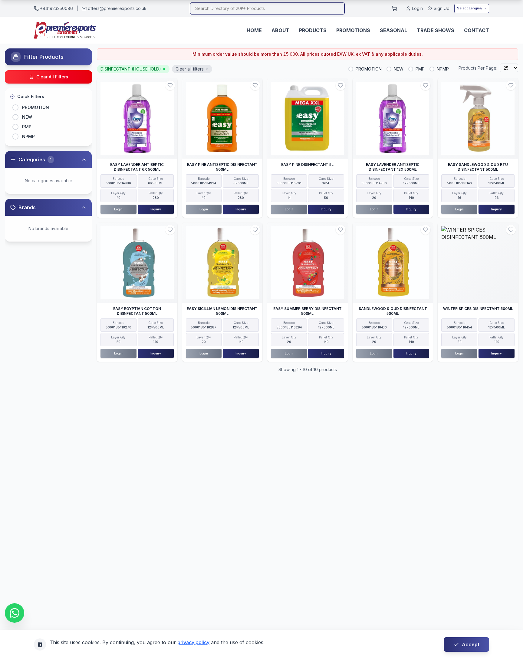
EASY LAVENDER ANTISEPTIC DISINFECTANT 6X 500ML (137, 167)
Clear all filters (190, 68)
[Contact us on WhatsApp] (14, 613)
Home (254, 30)
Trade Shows (435, 30)
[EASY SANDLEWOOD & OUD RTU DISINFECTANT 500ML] (478, 118)
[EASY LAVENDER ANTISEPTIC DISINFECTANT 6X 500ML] (137, 118)
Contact (476, 30)
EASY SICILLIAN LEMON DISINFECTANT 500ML (222, 311)
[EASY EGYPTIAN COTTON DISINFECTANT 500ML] (137, 262)
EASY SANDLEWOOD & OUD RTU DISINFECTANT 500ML (478, 167)
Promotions (353, 30)
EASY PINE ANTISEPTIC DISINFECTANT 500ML (222, 167)
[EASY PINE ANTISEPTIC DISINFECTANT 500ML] (222, 118)
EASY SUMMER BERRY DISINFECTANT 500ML (307, 311)
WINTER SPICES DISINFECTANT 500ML (478, 308)
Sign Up (441, 8)
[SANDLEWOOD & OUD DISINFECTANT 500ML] (392, 262)
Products (313, 30)
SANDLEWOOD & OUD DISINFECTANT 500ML (393, 311)
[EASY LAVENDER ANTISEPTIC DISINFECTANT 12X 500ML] (392, 118)
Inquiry (155, 209)
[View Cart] (394, 8)
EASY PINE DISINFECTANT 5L (307, 164)
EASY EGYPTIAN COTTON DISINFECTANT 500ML (137, 311)
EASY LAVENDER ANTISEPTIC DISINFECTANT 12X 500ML (392, 167)
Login (417, 8)
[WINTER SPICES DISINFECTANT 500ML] (478, 262)
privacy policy (193, 642)
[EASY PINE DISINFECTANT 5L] (307, 118)
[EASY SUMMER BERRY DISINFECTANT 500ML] (307, 262)
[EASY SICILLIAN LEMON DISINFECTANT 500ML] (222, 262)
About (280, 30)
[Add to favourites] (170, 85)
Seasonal (393, 30)
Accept (470, 644)
